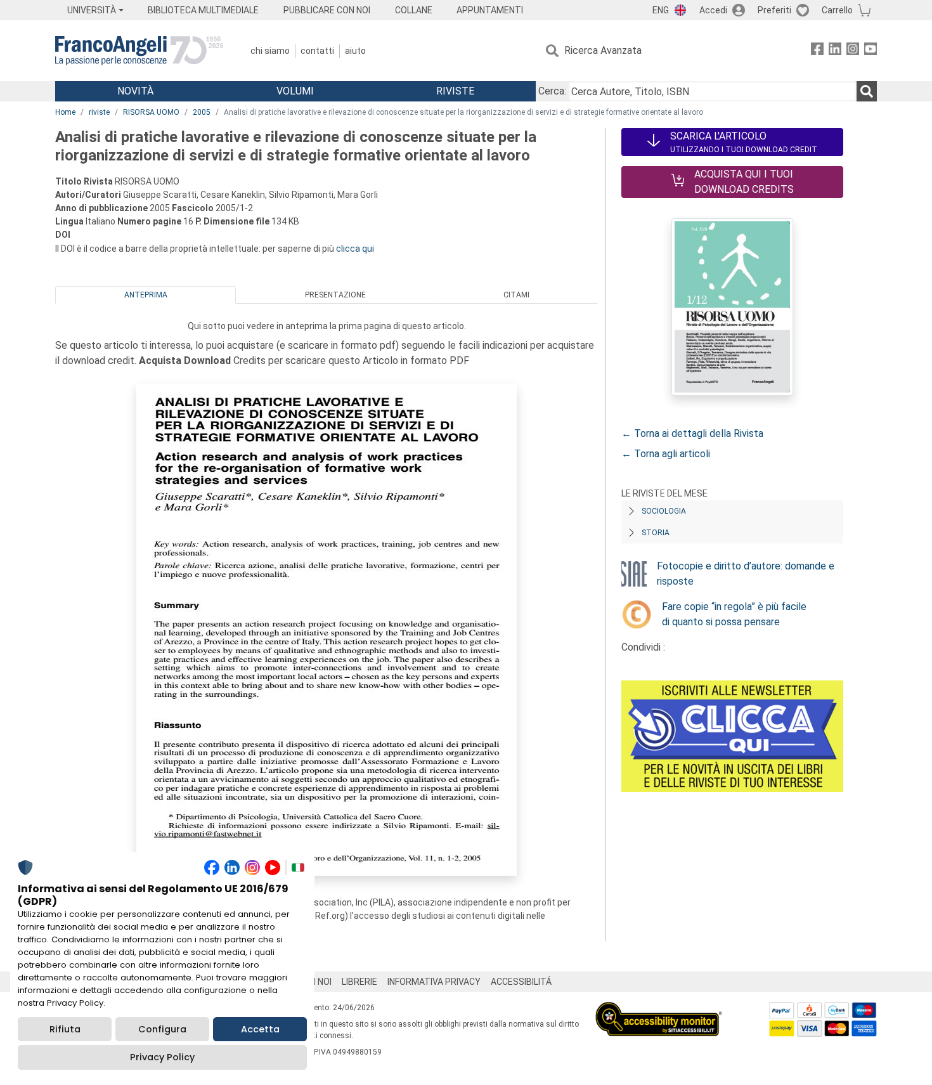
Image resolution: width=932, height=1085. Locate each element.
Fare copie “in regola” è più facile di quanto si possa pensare (734, 614)
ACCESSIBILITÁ (521, 982)
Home (65, 112)
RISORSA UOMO (151, 112)
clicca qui (355, 249)
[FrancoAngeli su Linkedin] (835, 51)
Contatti (317, 51)
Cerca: (552, 91)
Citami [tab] (516, 294)
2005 (201, 112)
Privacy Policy (162, 1057)
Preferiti (774, 10)
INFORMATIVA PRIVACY (434, 982)
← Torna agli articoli (665, 454)
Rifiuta (65, 1029)
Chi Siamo (270, 51)
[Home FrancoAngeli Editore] (139, 51)
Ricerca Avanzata (603, 50)
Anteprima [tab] (145, 294)
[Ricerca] (867, 91)
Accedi (713, 10)
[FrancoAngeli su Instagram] (852, 51)
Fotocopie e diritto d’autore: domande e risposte (745, 573)
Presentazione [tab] (335, 294)
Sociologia (664, 511)
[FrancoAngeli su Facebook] (817, 51)
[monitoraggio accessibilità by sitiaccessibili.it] (658, 1009)
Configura (162, 1029)
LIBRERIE (359, 982)
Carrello (837, 10)
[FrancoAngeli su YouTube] (870, 51)
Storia (656, 532)
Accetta (260, 1029)
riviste (99, 112)
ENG (660, 10)
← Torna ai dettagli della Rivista (692, 433)
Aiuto (355, 51)
